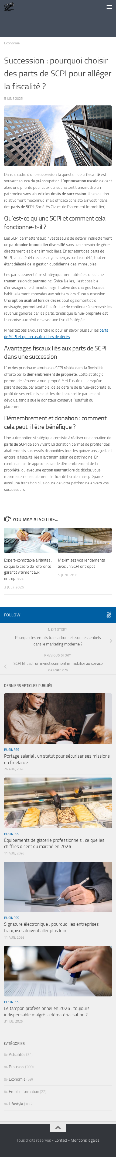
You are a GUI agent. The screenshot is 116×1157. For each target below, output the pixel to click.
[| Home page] (11, 6)
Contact (60, 1140)
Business (11, 750)
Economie (12, 43)
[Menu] (109, 6)
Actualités (17, 1054)
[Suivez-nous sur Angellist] (108, 615)
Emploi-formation (24, 1091)
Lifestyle (16, 1104)
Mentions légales (85, 1140)
